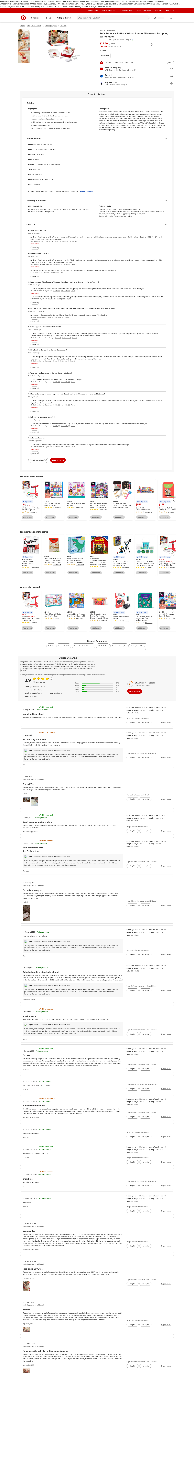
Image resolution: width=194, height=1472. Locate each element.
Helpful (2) (56, 264)
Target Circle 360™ (125, 10)
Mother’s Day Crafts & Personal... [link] (83, 646)
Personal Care (152, 1)
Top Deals (15, 6)
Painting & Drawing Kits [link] (119, 646)
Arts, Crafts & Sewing (34, 26)
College (31, 1)
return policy (109, 216)
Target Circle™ (93, 10)
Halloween (38, 1)
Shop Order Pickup (50, 6)
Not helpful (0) (66, 241)
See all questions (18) (38, 460)
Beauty (143, 1)
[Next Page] (173, 500)
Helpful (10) (51, 299)
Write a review (135, 691)
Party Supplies (105, 4)
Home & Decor (73, 1)
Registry (81, 6)
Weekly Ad (38, 6)
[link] (106, 40)
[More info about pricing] (151, 44)
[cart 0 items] (170, 17)
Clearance (163, 4)
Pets (9, 4)
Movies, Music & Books (89, 4)
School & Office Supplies (33, 4)
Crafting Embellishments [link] (138, 646)
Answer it (35, 248)
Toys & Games (49, 4)
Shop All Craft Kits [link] (63, 646)
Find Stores (106, 6)
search (148, 18)
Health (13, 4)
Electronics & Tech (62, 4)
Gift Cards (123, 4)
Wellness (20, 4)
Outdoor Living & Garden (102, 1)
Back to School (21, 1)
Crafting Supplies (51, 26)
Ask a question (58, 460)
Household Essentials (127, 1)
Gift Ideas (115, 4)
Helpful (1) (56, 382)
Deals (156, 4)
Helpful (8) (46, 272)
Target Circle (97, 6)
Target (22, 26)
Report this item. (86, 191)
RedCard (88, 6)
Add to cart (105, 55)
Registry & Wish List (144, 10)
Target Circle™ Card (108, 10)
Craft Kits (63, 26)
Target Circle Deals (26, 6)
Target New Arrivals (7, 1)
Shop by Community (135, 4)
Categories (36, 18)
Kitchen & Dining (86, 1)
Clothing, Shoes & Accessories (55, 1)
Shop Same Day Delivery (68, 6)
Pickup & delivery (64, 18)
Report (74, 241)
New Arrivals (172, 4)
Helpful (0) (58, 241)
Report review (166, 722)
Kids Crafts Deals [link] (103, 646)
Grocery (115, 1)
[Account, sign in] (160, 17)
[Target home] (23, 18)
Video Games (75, 4)
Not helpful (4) (65, 291)
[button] (106, 40)
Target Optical (148, 4)
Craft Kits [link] (51, 646)
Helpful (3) (56, 291)
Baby (138, 1)
